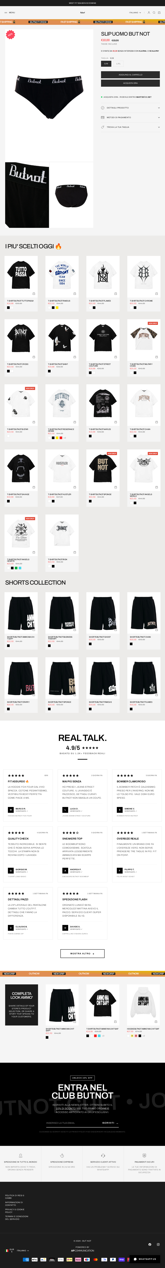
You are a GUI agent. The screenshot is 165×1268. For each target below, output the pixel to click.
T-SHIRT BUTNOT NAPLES (100, 429)
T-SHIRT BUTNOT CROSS (17, 364)
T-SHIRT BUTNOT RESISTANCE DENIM (61, 430)
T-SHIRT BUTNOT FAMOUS (59, 301)
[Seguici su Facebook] (149, 1244)
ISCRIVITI (110, 1123)
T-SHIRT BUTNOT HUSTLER (59, 494)
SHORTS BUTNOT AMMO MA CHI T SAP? (20, 638)
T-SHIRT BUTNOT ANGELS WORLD (141, 495)
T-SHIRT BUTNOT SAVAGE (18, 494)
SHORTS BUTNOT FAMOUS (100, 702)
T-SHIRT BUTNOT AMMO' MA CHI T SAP (102, 1029)
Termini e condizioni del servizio (16, 1217)
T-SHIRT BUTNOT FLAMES (100, 301)
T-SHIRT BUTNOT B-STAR (17, 429)
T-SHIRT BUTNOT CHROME (141, 301)
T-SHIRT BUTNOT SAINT (58, 364)
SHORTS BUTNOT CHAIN (140, 637)
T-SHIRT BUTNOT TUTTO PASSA (20, 301)
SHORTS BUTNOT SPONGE (59, 702)
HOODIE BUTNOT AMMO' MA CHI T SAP (143, 1029)
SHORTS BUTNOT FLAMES (141, 702)
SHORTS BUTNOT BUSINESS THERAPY (60, 638)
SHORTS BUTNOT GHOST (100, 637)
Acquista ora (130, 83)
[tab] (33, 246)
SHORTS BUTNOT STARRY (18, 702)
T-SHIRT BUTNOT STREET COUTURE (100, 365)
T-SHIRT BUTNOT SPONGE (100, 494)
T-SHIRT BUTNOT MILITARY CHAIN (141, 365)
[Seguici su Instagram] (158, 1244)
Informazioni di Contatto (14, 1203)
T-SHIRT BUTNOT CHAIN (140, 429)
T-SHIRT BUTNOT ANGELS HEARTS (18, 560)
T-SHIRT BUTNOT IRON (57, 559)
